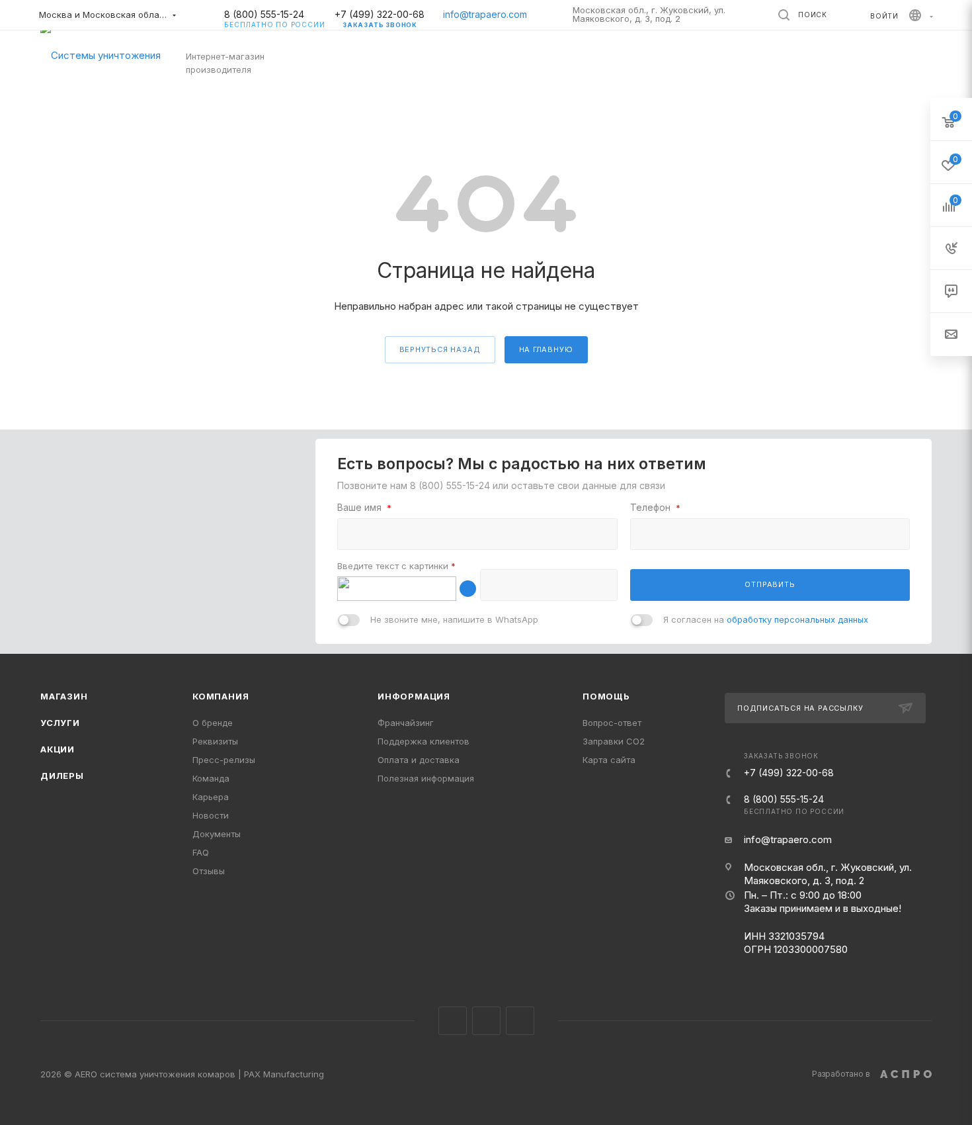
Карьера (210, 796)
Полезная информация (426, 778)
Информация (414, 696)
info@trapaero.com (485, 14)
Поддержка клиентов (423, 741)
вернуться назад (440, 349)
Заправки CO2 (614, 741)
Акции (57, 749)
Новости (210, 815)
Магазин (64, 696)
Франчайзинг (406, 722)
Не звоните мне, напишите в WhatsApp (454, 619)
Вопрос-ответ (612, 722)
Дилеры (62, 775)
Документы (216, 834)
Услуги (60, 722)
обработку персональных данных (797, 619)
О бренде (212, 722)
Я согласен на (765, 619)
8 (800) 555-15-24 (274, 15)
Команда (210, 778)
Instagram (452, 1021)
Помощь (606, 696)
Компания (220, 696)
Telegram (486, 1021)
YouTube (520, 1021)
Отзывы (208, 871)
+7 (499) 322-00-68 (380, 14)
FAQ (200, 852)
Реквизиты (215, 741)
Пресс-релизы (223, 759)
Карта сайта (609, 759)
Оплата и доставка (419, 759)
